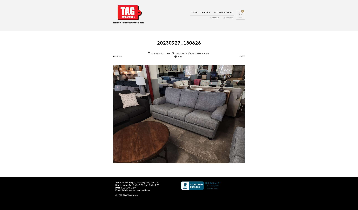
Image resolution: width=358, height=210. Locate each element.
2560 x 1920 (181, 53)
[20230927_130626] (179, 114)
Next (242, 56)
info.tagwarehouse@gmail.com (136, 190)
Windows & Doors (223, 13)
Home (194, 13)
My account (227, 18)
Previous (117, 56)
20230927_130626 (200, 53)
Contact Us (214, 18)
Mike (179, 57)
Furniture (206, 13)
